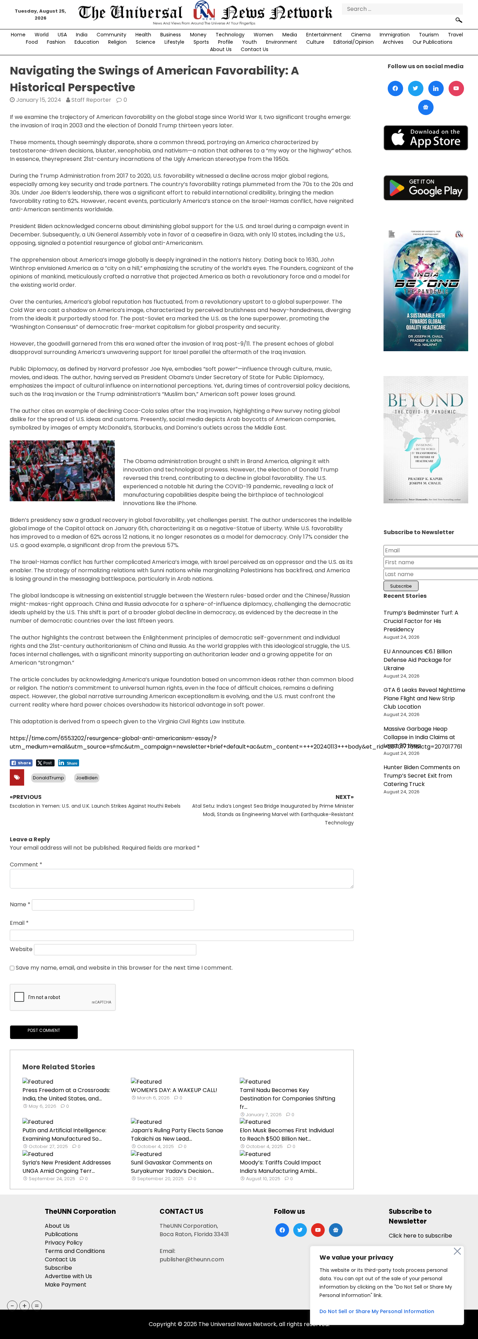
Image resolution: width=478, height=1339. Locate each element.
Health (143, 34)
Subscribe (58, 1268)
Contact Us (254, 49)
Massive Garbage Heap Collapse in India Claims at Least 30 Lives (419, 737)
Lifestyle (174, 41)
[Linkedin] (436, 88)
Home (18, 34)
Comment (26, 864)
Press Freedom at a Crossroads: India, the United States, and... (66, 1094)
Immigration (395, 34)
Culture (315, 41)
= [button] (36, 1306)
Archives (393, 41)
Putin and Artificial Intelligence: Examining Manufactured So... (64, 1134)
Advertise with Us (68, 1276)
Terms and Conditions (75, 1251)
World (42, 34)
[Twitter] (416, 88)
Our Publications (432, 41)
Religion (117, 41)
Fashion (56, 41)
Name (20, 904)
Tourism (429, 34)
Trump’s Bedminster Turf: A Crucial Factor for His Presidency (421, 621)
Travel (455, 34)
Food (32, 41)
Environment (281, 41)
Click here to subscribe (420, 1236)
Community (111, 34)
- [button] (12, 1306)
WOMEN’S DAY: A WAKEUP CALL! (174, 1090)
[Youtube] (456, 88)
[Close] (457, 1251)
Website (21, 949)
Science (145, 41)
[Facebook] (395, 88)
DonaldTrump (48, 777)
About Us (221, 49)
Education (87, 41)
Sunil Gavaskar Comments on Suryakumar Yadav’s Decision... (172, 1167)
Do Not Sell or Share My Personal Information (376, 1311)
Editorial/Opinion (353, 41)
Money (198, 34)
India (81, 34)
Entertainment (324, 34)
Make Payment (65, 1285)
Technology (230, 34)
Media (289, 34)
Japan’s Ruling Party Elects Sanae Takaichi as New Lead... (177, 1134)
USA (62, 34)
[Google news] (426, 107)
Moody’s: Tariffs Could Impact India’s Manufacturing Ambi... (280, 1167)
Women (263, 34)
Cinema (361, 34)
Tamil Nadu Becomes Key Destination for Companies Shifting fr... (287, 1098)
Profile (225, 41)
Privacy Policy (64, 1243)
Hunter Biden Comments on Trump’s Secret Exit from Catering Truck (422, 775)
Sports (201, 41)
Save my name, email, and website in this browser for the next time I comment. (124, 968)
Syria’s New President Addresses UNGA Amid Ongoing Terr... (66, 1167)
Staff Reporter (91, 100)
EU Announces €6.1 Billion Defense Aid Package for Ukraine (418, 659)
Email (19, 923)
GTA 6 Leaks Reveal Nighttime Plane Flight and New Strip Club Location (424, 698)
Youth (249, 41)
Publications (61, 1234)
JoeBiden (87, 777)
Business (170, 34)
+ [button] (24, 1306)
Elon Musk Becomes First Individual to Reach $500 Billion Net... (287, 1134)
